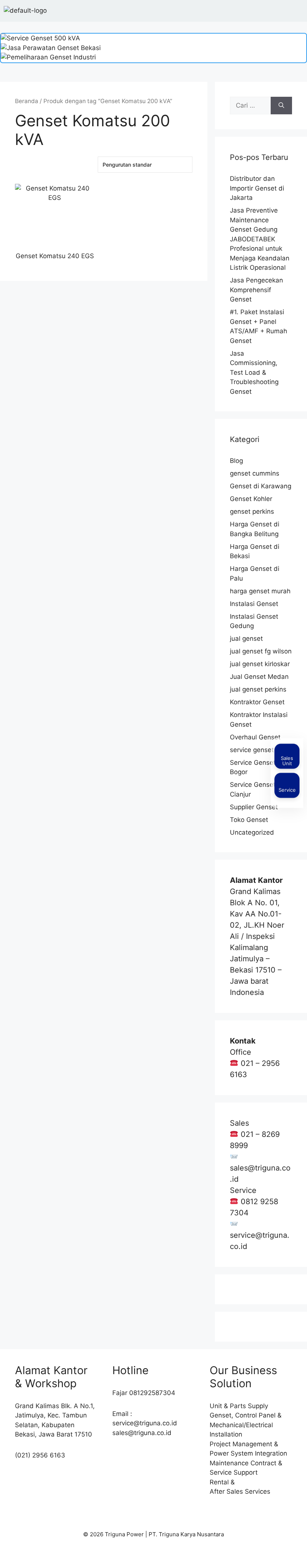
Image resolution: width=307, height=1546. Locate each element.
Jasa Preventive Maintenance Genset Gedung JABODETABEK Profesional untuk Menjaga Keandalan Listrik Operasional (259, 239)
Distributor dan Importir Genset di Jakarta (257, 188)
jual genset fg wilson (261, 651)
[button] (297, 11)
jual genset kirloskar (260, 664)
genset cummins (254, 473)
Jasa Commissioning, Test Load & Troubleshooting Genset (254, 372)
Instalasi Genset (254, 603)
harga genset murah (260, 591)
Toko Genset (249, 819)
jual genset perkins (258, 689)
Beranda (26, 101)
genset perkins (252, 511)
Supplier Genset (254, 807)
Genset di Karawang (260, 486)
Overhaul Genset (255, 737)
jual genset (246, 638)
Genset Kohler (251, 499)
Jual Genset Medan (259, 676)
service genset (252, 750)
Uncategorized (252, 832)
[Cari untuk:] (250, 106)
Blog (236, 460)
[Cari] (281, 106)
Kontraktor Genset (257, 702)
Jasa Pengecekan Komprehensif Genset (256, 289)
